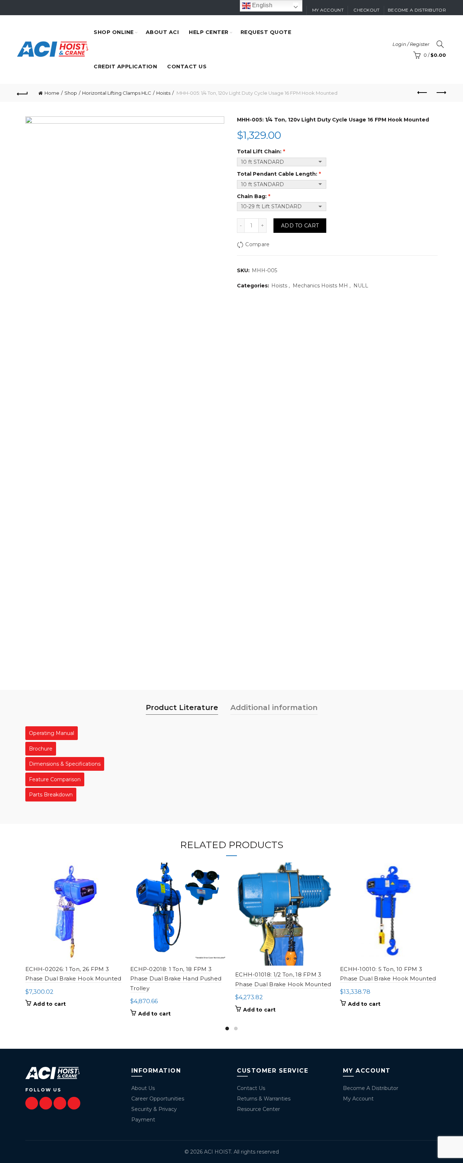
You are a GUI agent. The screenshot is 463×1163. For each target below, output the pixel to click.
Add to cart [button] (49, 1004)
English (261, 5)
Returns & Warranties (263, 1098)
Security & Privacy (154, 1109)
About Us (143, 1088)
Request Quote (266, 32)
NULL (360, 285)
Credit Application (125, 66)
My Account (358, 1098)
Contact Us (251, 1088)
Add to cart (300, 225)
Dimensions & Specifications (65, 764)
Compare (257, 244)
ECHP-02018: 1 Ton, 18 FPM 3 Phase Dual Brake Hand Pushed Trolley (175, 979)
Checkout (366, 10)
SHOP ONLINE (114, 32)
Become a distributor (417, 10)
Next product (441, 93)
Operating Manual (51, 733)
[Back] (22, 93)
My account (328, 10)
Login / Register (410, 44)
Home (51, 93)
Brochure (40, 748)
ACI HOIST (217, 1152)
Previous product (422, 93)
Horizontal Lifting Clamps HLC (116, 93)
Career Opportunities (157, 1098)
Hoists (163, 93)
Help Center (209, 32)
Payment (143, 1119)
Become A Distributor (370, 1088)
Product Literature (182, 707)
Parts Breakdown (51, 794)
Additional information (274, 707)
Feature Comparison (55, 779)
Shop (70, 93)
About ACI (162, 32)
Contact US (187, 66)
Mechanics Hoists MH (320, 285)
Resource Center (258, 1109)
